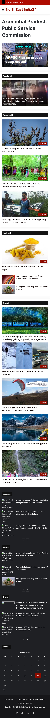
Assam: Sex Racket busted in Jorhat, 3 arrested (24, 104)
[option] (25, 93)
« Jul (3, 690)
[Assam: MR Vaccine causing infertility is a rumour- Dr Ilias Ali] (8, 558)
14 (31, 671)
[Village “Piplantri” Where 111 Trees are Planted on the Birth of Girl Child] (8, 530)
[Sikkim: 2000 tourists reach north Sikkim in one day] (8, 631)
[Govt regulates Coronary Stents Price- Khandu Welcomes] (8, 279)
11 (11, 671)
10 (5, 671)
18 (12, 676)
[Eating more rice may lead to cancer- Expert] (8, 289)
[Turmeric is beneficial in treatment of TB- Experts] (8, 571)
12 (18, 671)
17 (5, 676)
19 (18, 676)
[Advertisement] (25, 40)
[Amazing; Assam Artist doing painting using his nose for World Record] (8, 504)
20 (25, 676)
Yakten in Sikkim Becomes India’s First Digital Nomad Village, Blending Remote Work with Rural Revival (32, 605)
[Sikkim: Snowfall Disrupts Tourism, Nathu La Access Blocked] (8, 618)
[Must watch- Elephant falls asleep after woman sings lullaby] (8, 516)
